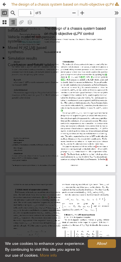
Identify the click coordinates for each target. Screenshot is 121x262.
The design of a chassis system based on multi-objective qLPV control (66, 4)
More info (48, 255)
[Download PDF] (117, 4)
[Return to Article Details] (4, 4)
